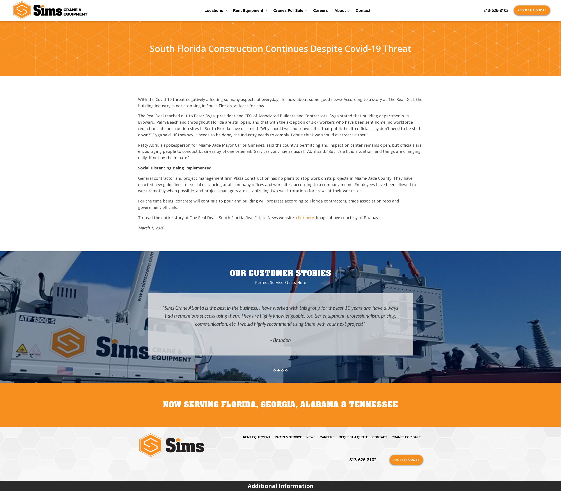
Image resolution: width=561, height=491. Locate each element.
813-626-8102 (495, 10)
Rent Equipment (248, 10)
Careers (320, 10)
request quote (406, 460)
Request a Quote (353, 437)
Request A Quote (532, 10)
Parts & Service (288, 437)
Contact (363, 10)
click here (305, 217)
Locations (213, 10)
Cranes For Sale (288, 10)
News (310, 437)
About (340, 10)
